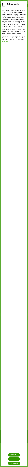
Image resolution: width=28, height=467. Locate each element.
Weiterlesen (5, 42)
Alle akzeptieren (14, 454)
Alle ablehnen (14, 463)
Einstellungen (14, 459)
